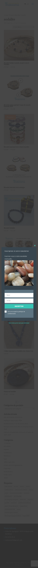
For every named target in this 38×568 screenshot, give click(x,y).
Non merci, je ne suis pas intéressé (19, 323)
